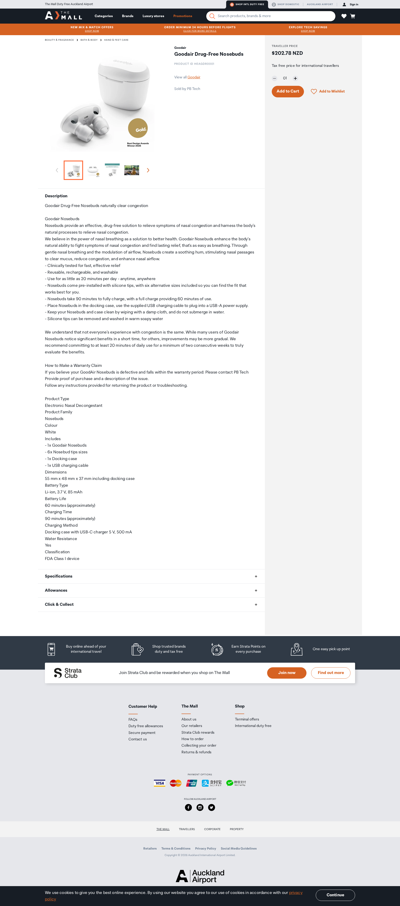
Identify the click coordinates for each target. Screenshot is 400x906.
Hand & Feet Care (116, 40)
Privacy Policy (205, 848)
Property (237, 829)
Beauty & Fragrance (59, 40)
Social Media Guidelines (239, 848)
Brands (127, 16)
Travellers (187, 829)
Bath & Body (89, 40)
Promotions (182, 16)
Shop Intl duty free (250, 4)
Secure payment (142, 733)
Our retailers (191, 726)
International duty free (253, 726)
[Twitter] (211, 807)
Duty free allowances (145, 726)
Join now (287, 673)
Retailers (150, 848)
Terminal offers (247, 719)
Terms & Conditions (176, 848)
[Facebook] (188, 807)
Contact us (137, 739)
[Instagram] (200, 807)
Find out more (331, 673)
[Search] (212, 16)
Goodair (194, 77)
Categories (104, 16)
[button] (344, 16)
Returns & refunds (196, 752)
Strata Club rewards (197, 733)
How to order (192, 739)
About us (188, 719)
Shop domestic (288, 4)
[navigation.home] (63, 16)
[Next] (147, 170)
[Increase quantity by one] (295, 78)
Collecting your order (198, 746)
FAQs (132, 720)
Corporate (212, 829)
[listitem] (81, 649)
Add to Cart (288, 91)
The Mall (163, 829)
